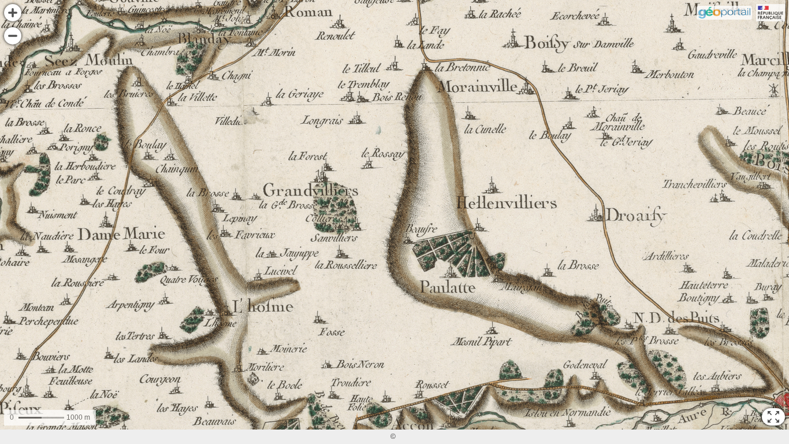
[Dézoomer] (12, 36)
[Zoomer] (12, 12)
